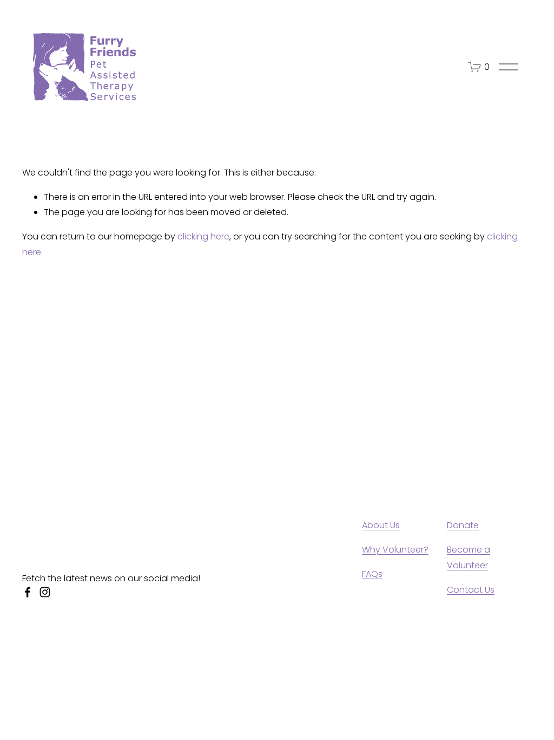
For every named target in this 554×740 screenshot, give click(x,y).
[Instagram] (44, 592)
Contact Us (470, 589)
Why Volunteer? (395, 549)
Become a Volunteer (468, 557)
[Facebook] (27, 592)
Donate (463, 525)
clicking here (203, 236)
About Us (381, 525)
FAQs (372, 574)
